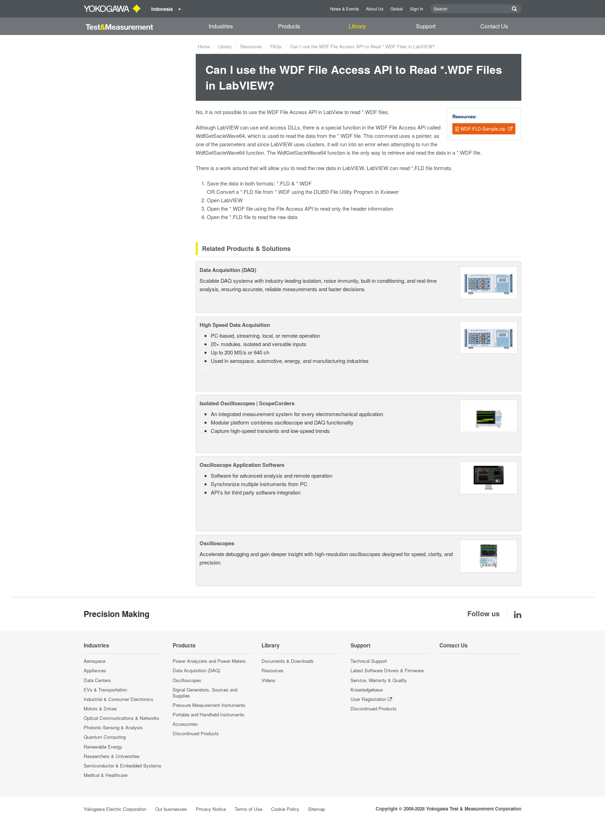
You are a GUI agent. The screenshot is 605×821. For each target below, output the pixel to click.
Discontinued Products (196, 733)
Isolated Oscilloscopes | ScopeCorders (247, 403)
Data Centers (97, 680)
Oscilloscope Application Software (242, 465)
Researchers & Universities (112, 756)
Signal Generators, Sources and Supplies (205, 692)
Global (396, 9)
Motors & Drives (100, 708)
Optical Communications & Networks (121, 718)
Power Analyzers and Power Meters (209, 661)
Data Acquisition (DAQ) (228, 270)
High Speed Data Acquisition (235, 325)
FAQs (276, 46)
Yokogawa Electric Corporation (115, 809)
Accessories (185, 724)
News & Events (344, 9)
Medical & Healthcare (105, 775)
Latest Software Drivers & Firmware (387, 670)
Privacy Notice (211, 809)
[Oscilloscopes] (489, 555)
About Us (374, 9)
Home (204, 46)
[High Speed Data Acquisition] (489, 337)
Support (426, 26)
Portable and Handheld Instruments (208, 714)
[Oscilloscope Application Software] (489, 476)
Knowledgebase (366, 689)
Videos (269, 680)
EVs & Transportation (105, 689)
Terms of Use (248, 809)
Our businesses (171, 809)
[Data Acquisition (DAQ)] (489, 282)
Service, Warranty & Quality (378, 680)
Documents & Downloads (288, 661)
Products (289, 26)
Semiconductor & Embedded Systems (122, 765)
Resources (251, 46)
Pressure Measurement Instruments (209, 705)
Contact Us (494, 26)
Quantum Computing (105, 737)
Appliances (95, 670)
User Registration (368, 699)
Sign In (416, 9)
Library (357, 26)
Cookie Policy (285, 809)
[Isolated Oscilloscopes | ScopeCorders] (489, 415)
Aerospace (94, 661)
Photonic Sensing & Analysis (113, 727)
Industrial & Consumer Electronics (118, 699)
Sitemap (316, 809)
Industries (221, 26)
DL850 (321, 191)
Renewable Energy (103, 746)
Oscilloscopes (217, 543)
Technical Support (368, 661)
